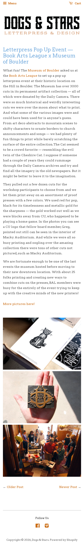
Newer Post (68, 487)
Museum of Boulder (43, 70)
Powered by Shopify (64, 539)
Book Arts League (23, 76)
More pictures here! (19, 304)
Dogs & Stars (40, 539)
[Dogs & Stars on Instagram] (47, 526)
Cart (77, 3)
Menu (12, 3)
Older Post (15, 487)
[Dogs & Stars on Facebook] (37, 526)
